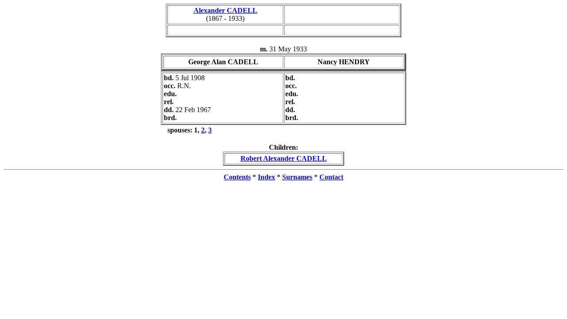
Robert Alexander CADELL (284, 158)
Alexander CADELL (225, 10)
